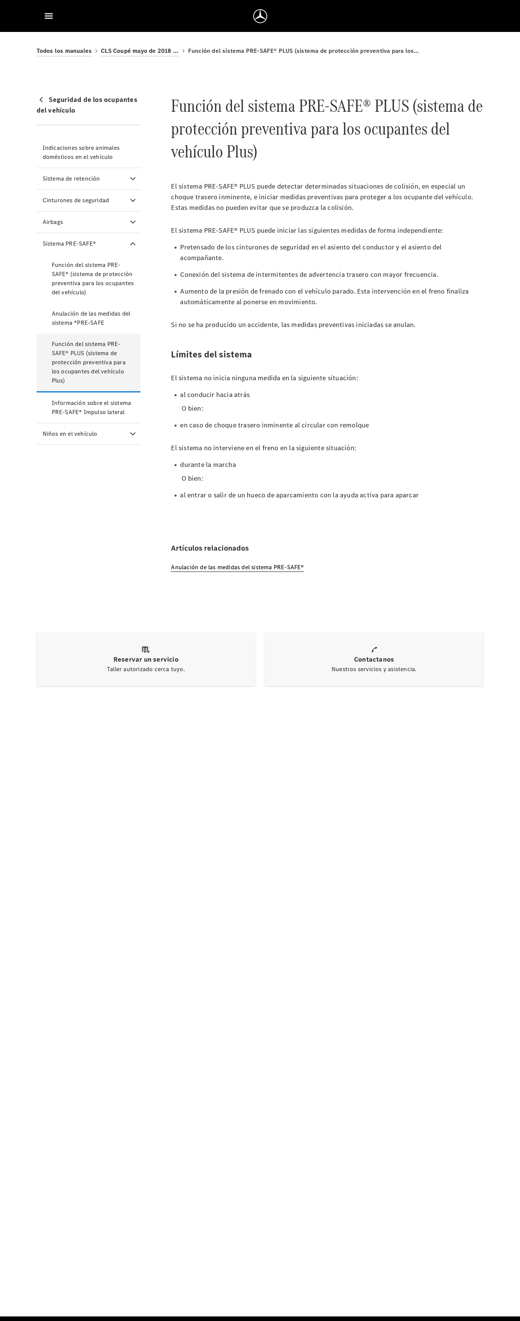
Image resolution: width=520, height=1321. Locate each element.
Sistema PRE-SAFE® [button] (69, 244)
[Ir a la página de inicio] (260, 16)
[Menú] (49, 16)
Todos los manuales (64, 51)
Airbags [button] (53, 222)
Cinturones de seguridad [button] (76, 200)
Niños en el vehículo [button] (70, 434)
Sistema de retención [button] (71, 179)
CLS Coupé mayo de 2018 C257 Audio (140, 51)
